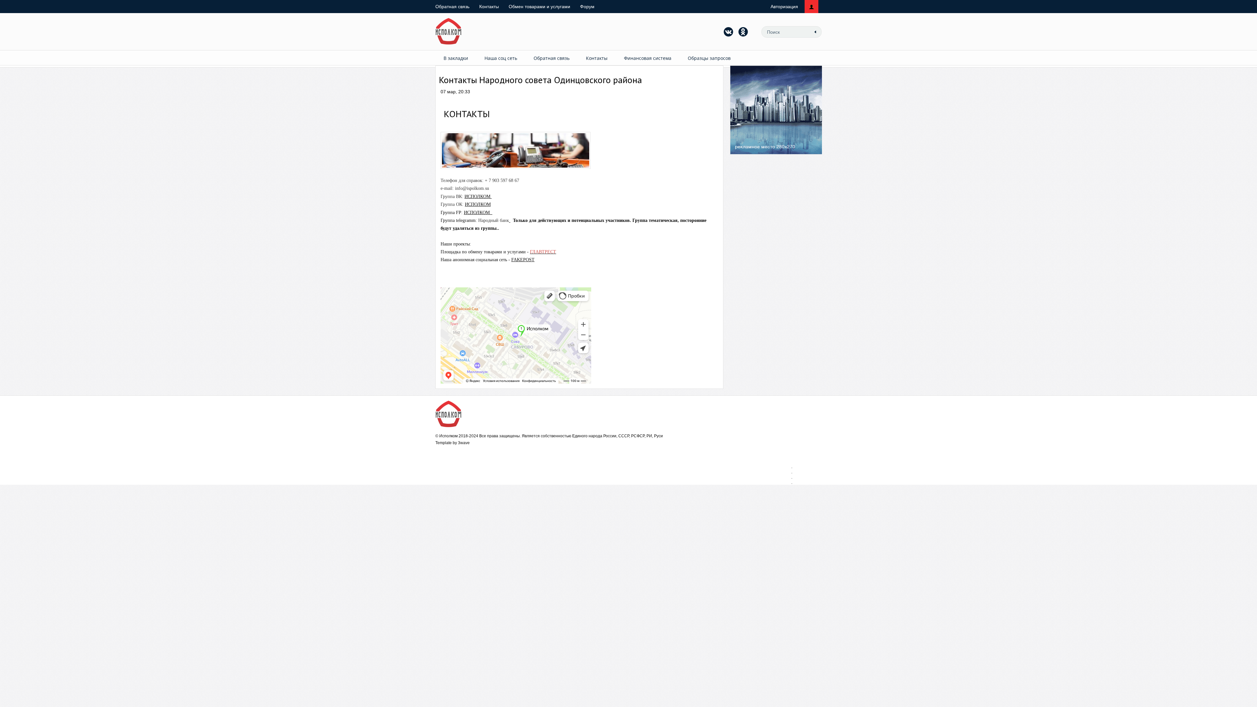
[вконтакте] (729, 32)
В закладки (456, 58)
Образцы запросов (709, 58)
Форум (587, 6)
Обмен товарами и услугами (539, 6)
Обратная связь (452, 6)
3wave (464, 443)
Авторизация (784, 6)
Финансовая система (647, 58)
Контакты (489, 6)
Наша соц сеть (500, 58)
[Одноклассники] (743, 32)
